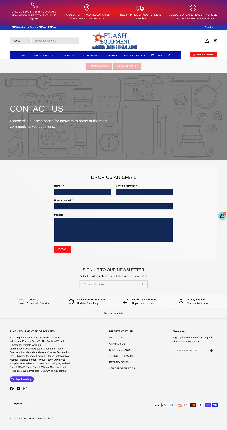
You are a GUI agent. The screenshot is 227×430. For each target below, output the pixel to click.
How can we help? (64, 200)
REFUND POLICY (119, 362)
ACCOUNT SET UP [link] (127, 66)
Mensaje (58, 215)
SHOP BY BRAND (119, 350)
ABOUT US (115, 337)
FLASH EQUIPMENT (25, 418)
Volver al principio (113, 313)
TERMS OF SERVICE (121, 356)
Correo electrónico (126, 186)
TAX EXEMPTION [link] (99, 66)
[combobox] (44, 40)
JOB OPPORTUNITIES (122, 368)
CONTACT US (117, 343)
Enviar (62, 249)
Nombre (58, 186)
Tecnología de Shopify (44, 418)
